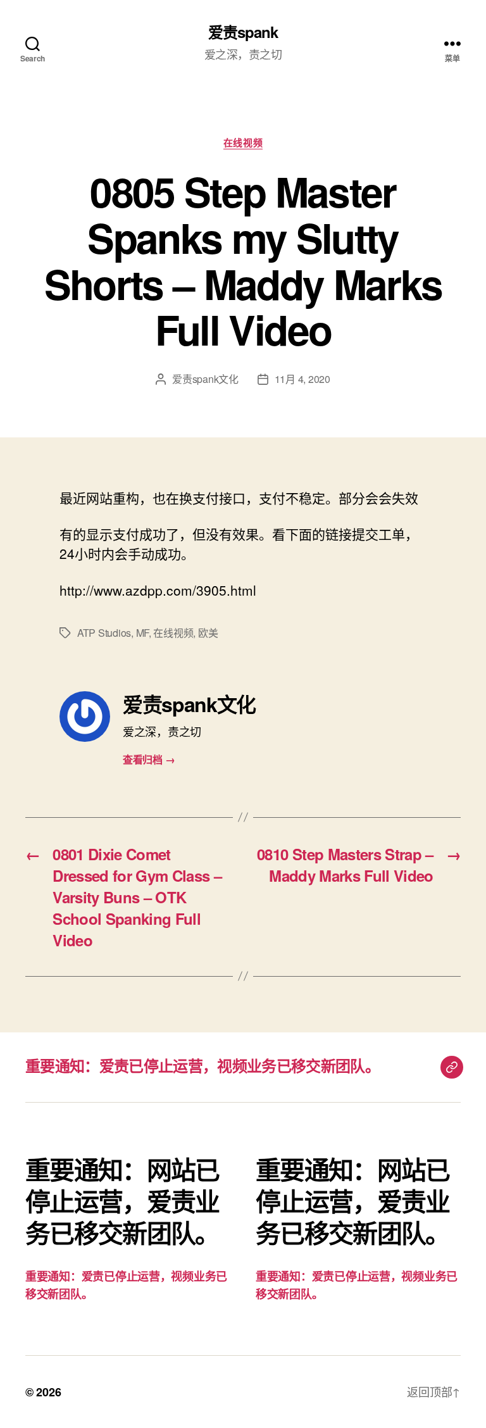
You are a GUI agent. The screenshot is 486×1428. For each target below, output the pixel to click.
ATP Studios (104, 632)
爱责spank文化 (205, 379)
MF (142, 632)
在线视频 (243, 143)
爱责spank (243, 31)
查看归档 (149, 759)
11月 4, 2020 (302, 379)
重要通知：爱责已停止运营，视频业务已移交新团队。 (202, 1065)
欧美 (208, 632)
